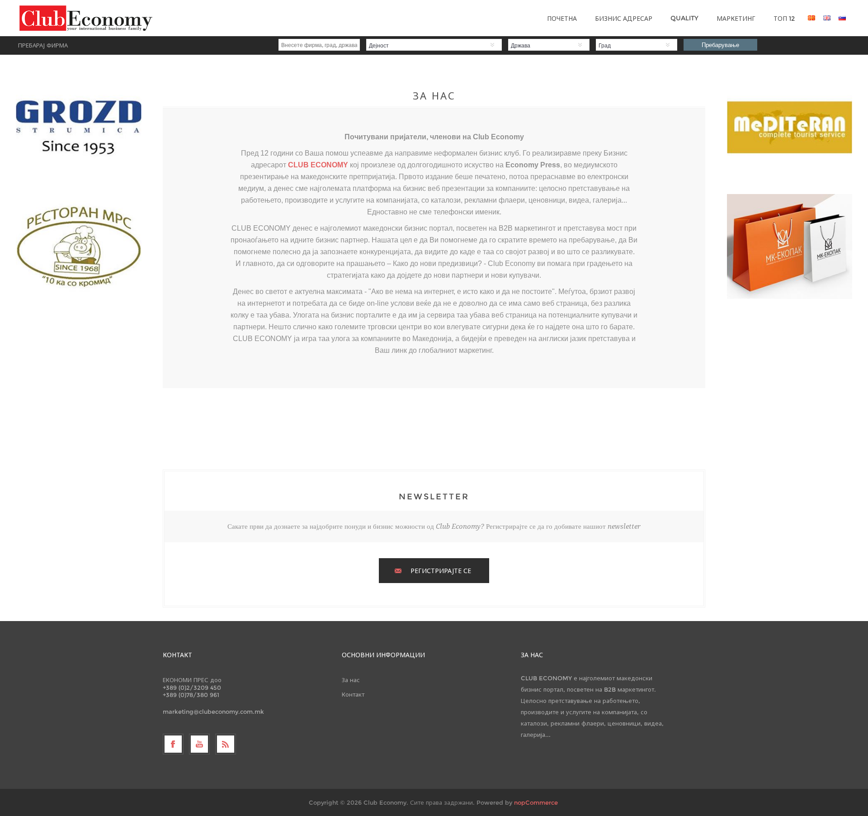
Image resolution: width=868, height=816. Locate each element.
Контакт (353, 694)
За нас (351, 679)
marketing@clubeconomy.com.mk (213, 711)
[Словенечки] (842, 17)
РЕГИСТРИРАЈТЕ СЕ (440, 571)
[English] (827, 17)
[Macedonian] (811, 17)
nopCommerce (536, 802)
